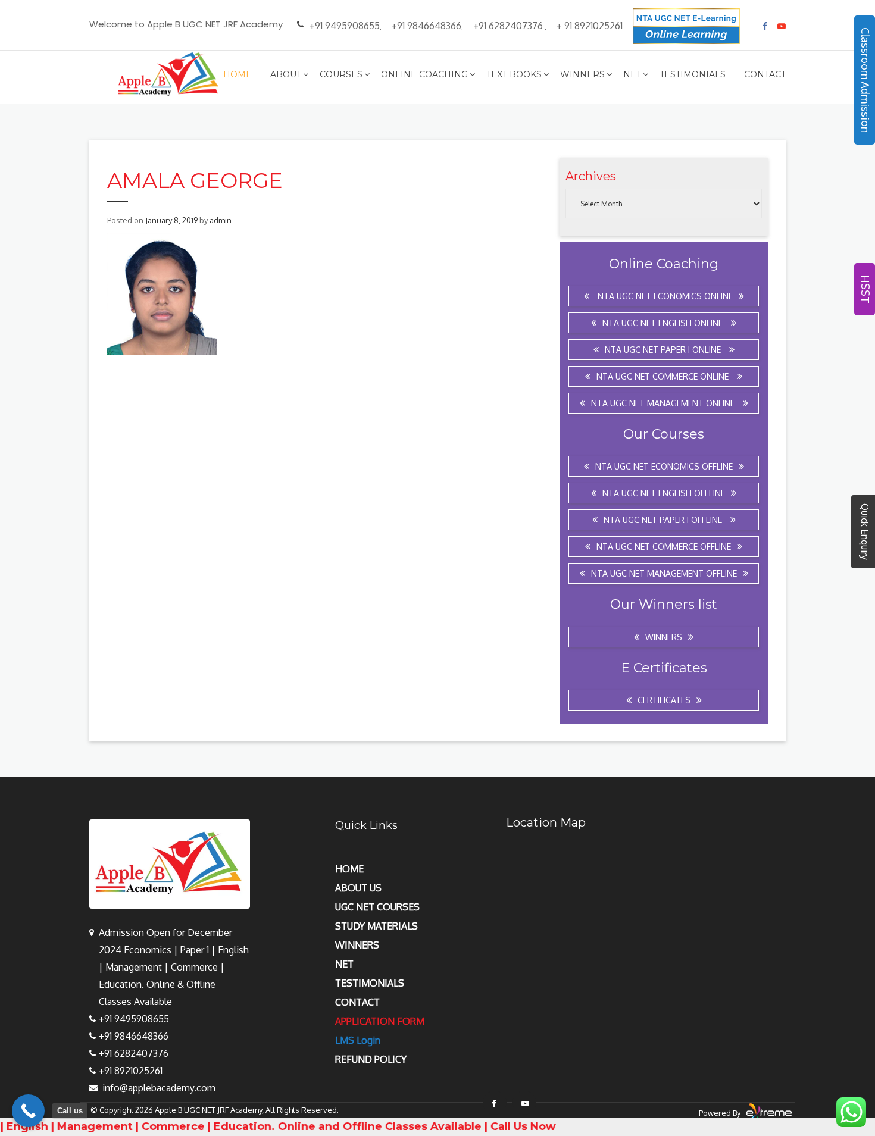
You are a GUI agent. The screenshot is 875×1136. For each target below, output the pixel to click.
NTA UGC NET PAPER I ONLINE (664, 350)
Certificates (664, 700)
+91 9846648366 (426, 26)
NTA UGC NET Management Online (664, 403)
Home (237, 74)
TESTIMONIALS (369, 983)
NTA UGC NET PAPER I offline (664, 520)
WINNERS (357, 945)
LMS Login (357, 1040)
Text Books (514, 74)
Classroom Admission (865, 80)
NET (344, 964)
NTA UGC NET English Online (663, 323)
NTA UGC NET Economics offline (664, 466)
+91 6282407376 (508, 26)
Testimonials (693, 74)
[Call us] (28, 1110)
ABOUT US (358, 888)
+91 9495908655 (345, 26)
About (285, 74)
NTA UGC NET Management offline (664, 573)
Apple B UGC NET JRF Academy (208, 1110)
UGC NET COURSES (377, 907)
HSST (865, 289)
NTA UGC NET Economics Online (664, 296)
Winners (582, 74)
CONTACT (357, 1002)
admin (221, 220)
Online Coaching (424, 74)
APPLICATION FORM (379, 1021)
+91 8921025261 (130, 1070)
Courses (341, 74)
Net (632, 74)
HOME (349, 869)
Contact (765, 74)
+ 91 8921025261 (590, 26)
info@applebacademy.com (158, 1088)
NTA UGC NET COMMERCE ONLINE (663, 376)
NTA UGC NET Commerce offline (663, 547)
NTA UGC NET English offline (663, 493)
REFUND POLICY (371, 1059)
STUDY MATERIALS (376, 926)
